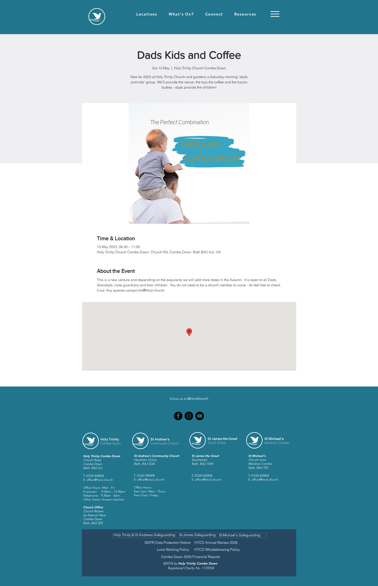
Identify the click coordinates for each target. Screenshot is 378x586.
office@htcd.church (100, 480)
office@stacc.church (150, 479)
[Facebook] (178, 416)
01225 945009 (146, 476)
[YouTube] (199, 416)
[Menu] (275, 14)
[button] (146, 14)
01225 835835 (95, 476)
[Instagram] (189, 416)
